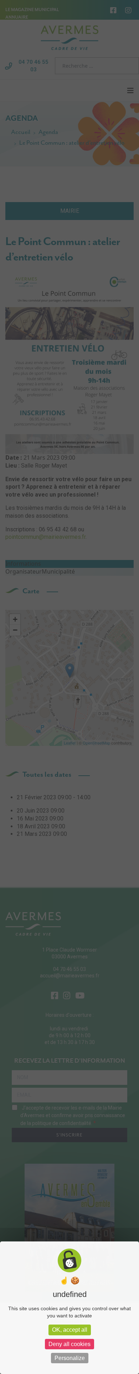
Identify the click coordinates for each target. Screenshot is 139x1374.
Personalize (70, 1358)
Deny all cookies (69, 1344)
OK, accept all (69, 1330)
